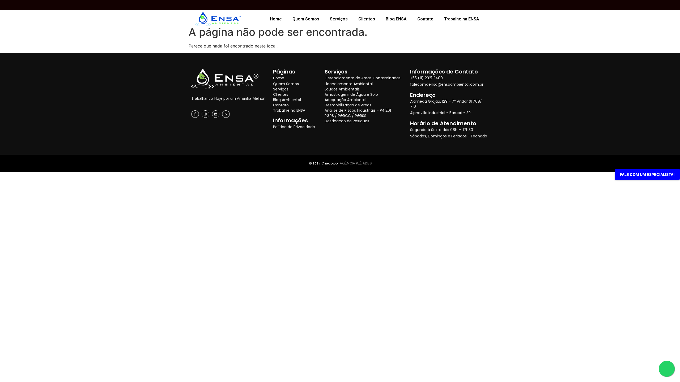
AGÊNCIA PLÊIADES (356, 163)
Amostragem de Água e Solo (351, 94)
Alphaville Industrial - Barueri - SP (440, 112)
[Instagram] (205, 114)
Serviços (339, 18)
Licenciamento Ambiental (349, 83)
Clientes (366, 18)
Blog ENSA (396, 18)
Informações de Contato (444, 71)
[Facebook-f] (195, 114)
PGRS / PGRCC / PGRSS (345, 115)
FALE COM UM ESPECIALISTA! (647, 174)
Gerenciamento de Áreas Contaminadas (363, 78)
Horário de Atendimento (443, 123)
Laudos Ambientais (342, 89)
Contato (425, 18)
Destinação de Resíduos (347, 121)
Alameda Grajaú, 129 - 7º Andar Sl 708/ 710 (446, 104)
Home (276, 18)
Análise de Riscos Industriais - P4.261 (358, 110)
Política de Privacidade (294, 126)
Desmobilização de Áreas (348, 105)
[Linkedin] (216, 114)
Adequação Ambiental (345, 99)
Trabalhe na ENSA (461, 18)
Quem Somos (305, 18)
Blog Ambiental (287, 99)
